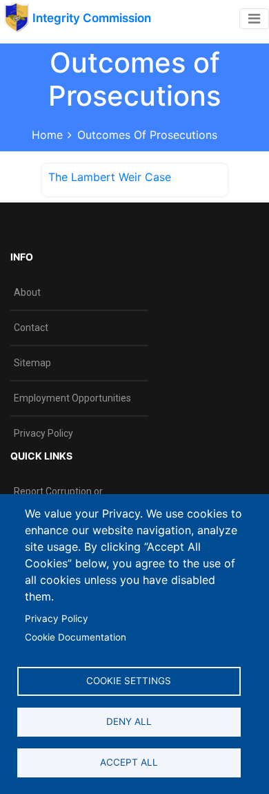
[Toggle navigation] (254, 18)
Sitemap (32, 362)
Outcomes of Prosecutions (147, 135)
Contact (31, 327)
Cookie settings (128, 680)
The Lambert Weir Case (109, 177)
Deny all (129, 721)
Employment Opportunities (72, 398)
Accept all (129, 762)
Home (47, 135)
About (27, 292)
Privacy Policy (56, 618)
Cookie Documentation (75, 637)
